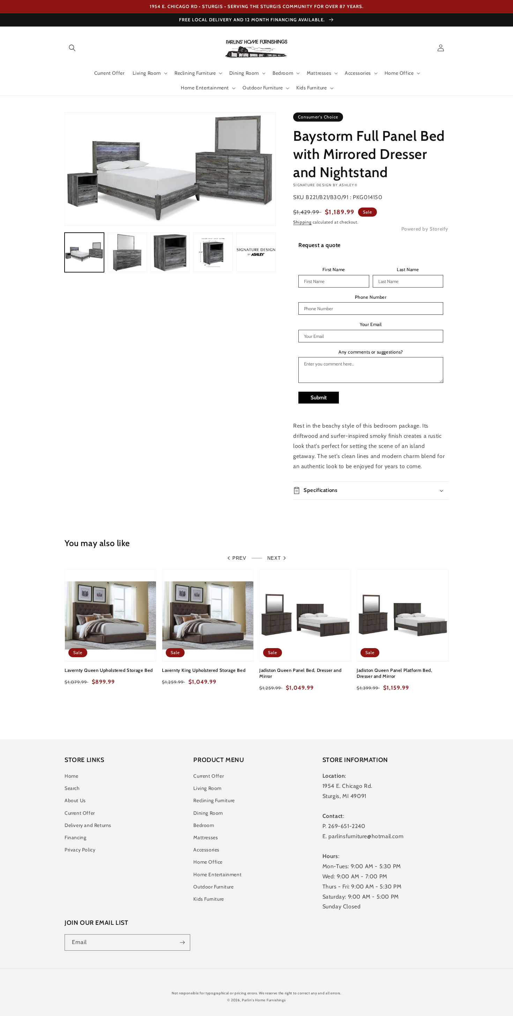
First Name (333, 269)
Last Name (408, 269)
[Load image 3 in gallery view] (170, 252)
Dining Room (208, 813)
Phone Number (370, 297)
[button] (72, 48)
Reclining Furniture (214, 800)
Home (71, 776)
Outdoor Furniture (213, 887)
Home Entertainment (217, 874)
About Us (75, 800)
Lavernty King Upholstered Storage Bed (203, 670)
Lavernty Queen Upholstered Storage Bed (109, 670)
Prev (239, 558)
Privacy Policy (80, 850)
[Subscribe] (182, 942)
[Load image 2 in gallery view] (127, 252)
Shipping (302, 222)
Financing (75, 837)
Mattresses (205, 837)
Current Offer (80, 813)
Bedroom (203, 825)
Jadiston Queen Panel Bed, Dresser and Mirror (300, 673)
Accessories (206, 850)
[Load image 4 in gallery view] (213, 252)
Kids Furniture (208, 899)
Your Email (371, 324)
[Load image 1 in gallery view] (84, 252)
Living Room (207, 788)
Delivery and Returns (88, 825)
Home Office (208, 862)
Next (274, 558)
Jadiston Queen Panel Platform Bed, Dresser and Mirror (394, 673)
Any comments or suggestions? (371, 352)
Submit (319, 397)
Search (72, 788)
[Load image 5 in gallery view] (256, 252)
